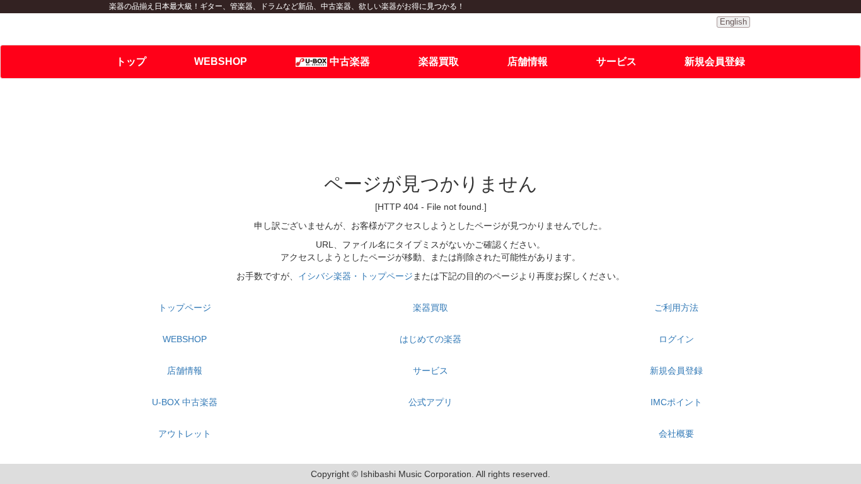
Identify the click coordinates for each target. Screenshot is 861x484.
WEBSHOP (220, 61)
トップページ (184, 307)
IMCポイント (676, 402)
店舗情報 (527, 61)
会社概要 (676, 434)
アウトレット (184, 434)
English (733, 22)
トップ (131, 61)
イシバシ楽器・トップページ (355, 276)
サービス (616, 61)
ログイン (676, 339)
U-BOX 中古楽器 (184, 402)
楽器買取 (439, 61)
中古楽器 (348, 61)
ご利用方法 (676, 307)
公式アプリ (430, 402)
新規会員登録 (715, 61)
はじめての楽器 (430, 339)
